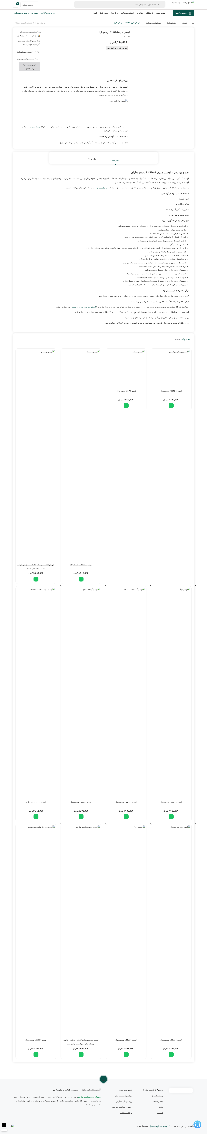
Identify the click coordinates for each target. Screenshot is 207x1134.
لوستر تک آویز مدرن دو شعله (84, 307)
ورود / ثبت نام (28, 5)
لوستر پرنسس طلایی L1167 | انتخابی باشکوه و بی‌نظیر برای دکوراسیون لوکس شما (81, 1042)
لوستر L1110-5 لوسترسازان (171, 802)
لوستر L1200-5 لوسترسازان (81, 564)
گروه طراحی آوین (12, 1126)
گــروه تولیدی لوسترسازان (159, 1126)
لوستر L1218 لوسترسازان (35, 802)
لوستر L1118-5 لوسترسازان (81, 802)
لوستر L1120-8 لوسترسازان (126, 1040)
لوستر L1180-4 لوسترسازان (171, 1040)
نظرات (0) (92, 159)
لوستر (184, 23)
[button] (171, 405)
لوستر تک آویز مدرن (153, 23)
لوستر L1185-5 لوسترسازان (126, 802)
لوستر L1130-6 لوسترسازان (35, 1040)
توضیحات (115, 160)
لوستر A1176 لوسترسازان (126, 391)
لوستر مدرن (171, 23)
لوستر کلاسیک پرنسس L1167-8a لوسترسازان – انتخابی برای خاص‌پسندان (35, 566)
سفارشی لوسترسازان (28, 32)
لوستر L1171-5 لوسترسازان (171, 391)
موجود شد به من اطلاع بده (116, 48)
